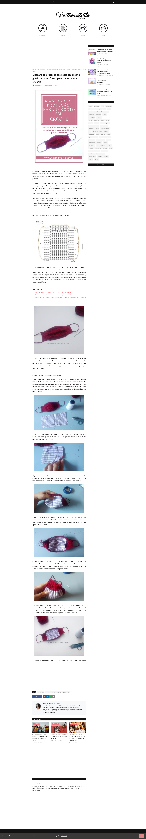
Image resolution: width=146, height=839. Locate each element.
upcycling (100, 156)
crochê (47, 692)
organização (92, 142)
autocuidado (42, 69)
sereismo (97, 151)
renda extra (98, 148)
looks (109, 137)
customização (104, 125)
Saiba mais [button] (64, 836)
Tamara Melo (38, 85)
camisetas (98, 114)
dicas (97, 128)
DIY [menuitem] (65, 2)
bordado (96, 112)
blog (104, 109)
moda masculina (100, 139)
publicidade (91, 145)
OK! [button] (141, 836)
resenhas (105, 148)
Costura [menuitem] (59, 2)
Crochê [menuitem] (52, 2)
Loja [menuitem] (100, 2)
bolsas (90, 112)
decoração (91, 128)
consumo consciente (94, 120)
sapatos (91, 151)
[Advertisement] (59, 56)
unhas (102, 153)
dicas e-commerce (105, 128)
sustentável (104, 151)
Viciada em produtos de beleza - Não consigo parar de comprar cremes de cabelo (40, 737)
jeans (96, 137)
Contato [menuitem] (85, 2)
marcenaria (92, 139)
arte (103, 106)
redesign (91, 148)
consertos (99, 117)
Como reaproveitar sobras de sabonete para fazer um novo (105, 50)
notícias (108, 139)
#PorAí (90, 106)
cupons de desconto (93, 125)
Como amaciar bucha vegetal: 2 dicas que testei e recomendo (105, 80)
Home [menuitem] (34, 2)
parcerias (99, 142)
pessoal (105, 142)
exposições (91, 134)
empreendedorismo (97, 131)
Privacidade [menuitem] (93, 2)
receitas (59, 692)
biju (95, 109)
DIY (90, 131)
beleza (90, 109)
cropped (96, 123)
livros (101, 137)
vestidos (106, 156)
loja (105, 137)
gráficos (53, 692)
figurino (103, 134)
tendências (91, 153)
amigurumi (97, 106)
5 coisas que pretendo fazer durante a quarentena (53, 292)
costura (107, 120)
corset (102, 120)
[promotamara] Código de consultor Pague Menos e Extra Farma (105, 91)
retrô (110, 148)
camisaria (91, 114)
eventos (106, 131)
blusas (109, 109)
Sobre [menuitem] (39, 2)
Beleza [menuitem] (45, 2)
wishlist (96, 159)
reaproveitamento (101, 145)
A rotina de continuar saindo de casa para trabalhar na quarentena (59, 295)
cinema (104, 114)
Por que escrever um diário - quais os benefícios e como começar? (59, 736)
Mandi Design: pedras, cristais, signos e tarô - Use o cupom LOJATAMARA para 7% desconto (77, 737)
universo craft (66, 692)
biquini (99, 109)
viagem (91, 159)
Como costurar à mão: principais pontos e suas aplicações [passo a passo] (104, 71)
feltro (97, 134)
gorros (108, 134)
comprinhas (92, 117)
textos (97, 153)
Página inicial (35, 69)
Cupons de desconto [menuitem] (74, 2)
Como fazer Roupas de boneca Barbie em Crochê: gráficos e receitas (105, 60)
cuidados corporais (104, 123)
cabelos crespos (104, 112)
